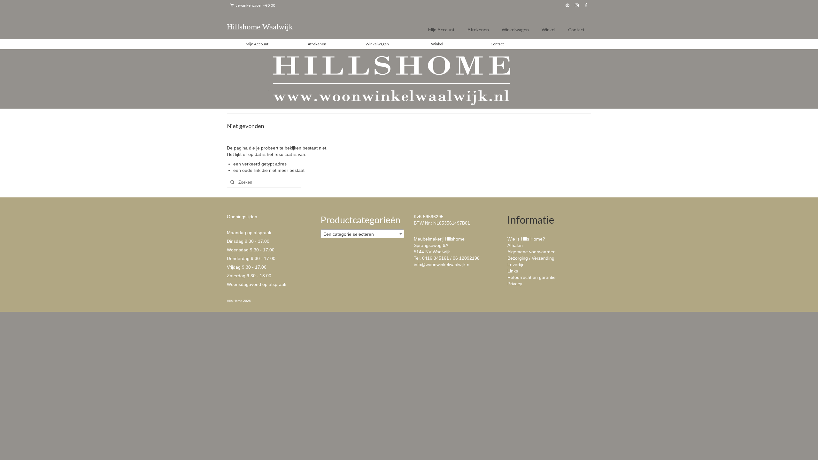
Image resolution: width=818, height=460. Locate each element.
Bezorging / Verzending (530, 258)
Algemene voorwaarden (531, 251)
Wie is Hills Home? (526, 238)
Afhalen (515, 245)
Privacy (514, 283)
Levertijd (516, 264)
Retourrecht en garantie (531, 277)
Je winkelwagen (255, 5)
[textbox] (362, 234)
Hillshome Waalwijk (260, 26)
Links (512, 270)
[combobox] (362, 233)
